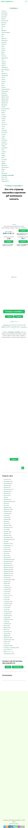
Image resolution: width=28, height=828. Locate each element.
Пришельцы (5, 101)
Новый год (4, 73)
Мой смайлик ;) (7, 1)
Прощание (4, 105)
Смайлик (4, 332)
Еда (3, 36)
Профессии (5, 103)
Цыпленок (4, 165)
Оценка (4, 81)
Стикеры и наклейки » (14, 186)
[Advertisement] (14, 211)
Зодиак (3, 50)
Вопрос (4, 24)
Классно (4, 56)
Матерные (4, 173)
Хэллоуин (4, 159)
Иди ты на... (5, 179)
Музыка (4, 65)
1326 (6, 327)
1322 (18, 325)
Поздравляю (5, 91)
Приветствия (5, 97)
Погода (3, 87)
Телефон (4, 142)
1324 (24, 325)
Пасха (3, 85)
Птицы (3, 106)
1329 (14, 327)
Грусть (3, 26)
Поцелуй (4, 93)
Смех (3, 128)
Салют (3, 114)
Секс (3, 171)
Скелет (3, 122)
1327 (9, 327)
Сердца (4, 118)
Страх (3, 138)
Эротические (5, 167)
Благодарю (4, 13)
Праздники (5, 95)
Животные (4, 40)
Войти (8, 667)
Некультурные (5, 69)
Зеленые (4, 44)
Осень (3, 77)
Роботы (4, 110)
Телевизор (4, 140)
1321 (15, 325)
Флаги (3, 153)
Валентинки (5, 20)
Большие (4, 17)
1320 (13, 325)
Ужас (3, 149)
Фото (3, 157)
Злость (3, 48)
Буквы (3, 18)
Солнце (4, 134)
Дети (3, 34)
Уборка (4, 146)
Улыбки (4, 151)
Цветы (3, 161)
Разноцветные (5, 108)
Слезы (3, 126)
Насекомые (5, 67)
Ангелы (4, 11)
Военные (4, 22)
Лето (3, 60)
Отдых (3, 79)
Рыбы (3, 112)
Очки (3, 83)
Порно (3, 169)
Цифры (4, 163)
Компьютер (5, 58)
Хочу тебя (4, 177)
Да (2, 28)
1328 (12, 327)
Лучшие (4, 61)
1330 (17, 327)
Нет (3, 71)
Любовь (4, 63)
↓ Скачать (9, 316)
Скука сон (4, 124)
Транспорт (4, 144)
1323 (21, 325)
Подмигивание (6, 89)
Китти (3, 54)
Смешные (4, 130)
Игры (3, 52)
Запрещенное (5, 181)
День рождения (6, 32)
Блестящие (4, 15)
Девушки (4, 30)
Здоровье (4, 42)
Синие (3, 120)
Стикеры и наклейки (8, 175)
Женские (4, 38)
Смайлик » (14, 8)
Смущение (4, 132)
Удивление (4, 148)
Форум (3, 155)
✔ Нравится (18, 316)
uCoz (17, 823)
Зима (3, 46)
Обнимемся (5, 75)
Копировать (23, 230)
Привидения (5, 99)
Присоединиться (18, 667)
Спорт (3, 136)
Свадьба (4, 116)
